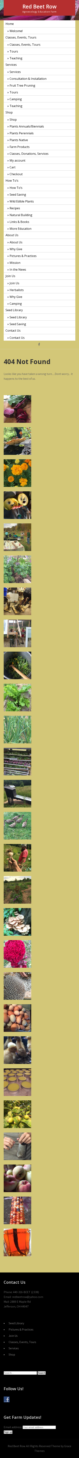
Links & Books (19, 222)
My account (17, 160)
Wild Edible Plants (22, 201)
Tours (14, 51)
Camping (16, 99)
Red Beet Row (39, 6)
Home (10, 24)
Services (11, 65)
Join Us (10, 276)
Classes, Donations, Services (29, 154)
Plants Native (19, 140)
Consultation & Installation (28, 79)
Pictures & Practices (23, 256)
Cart (12, 167)
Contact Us (13, 330)
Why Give (16, 249)
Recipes (15, 208)
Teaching (16, 58)
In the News (18, 270)
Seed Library (14, 310)
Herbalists (17, 290)
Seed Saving (18, 195)
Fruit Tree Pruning (22, 85)
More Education (20, 229)
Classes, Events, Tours (21, 37)
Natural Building (21, 215)
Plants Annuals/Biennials (27, 126)
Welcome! (16, 31)
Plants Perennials (22, 133)
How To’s (12, 181)
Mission (15, 263)
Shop (9, 112)
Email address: (13, 1427)
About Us (12, 235)
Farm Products (20, 147)
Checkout (16, 174)
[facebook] (39, 345)
